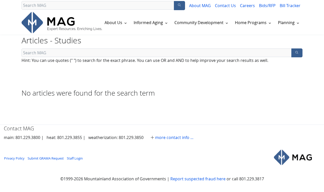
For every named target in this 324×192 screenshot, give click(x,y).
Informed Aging (148, 22)
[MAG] (293, 157)
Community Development (199, 22)
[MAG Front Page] (63, 22)
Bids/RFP (267, 5)
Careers (247, 5)
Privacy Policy (14, 158)
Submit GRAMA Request (46, 158)
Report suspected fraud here (198, 179)
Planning (286, 22)
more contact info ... (174, 137)
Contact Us (225, 5)
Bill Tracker (290, 5)
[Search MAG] (179, 5)
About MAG (200, 5)
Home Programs (251, 22)
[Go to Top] (315, 183)
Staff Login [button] (75, 158)
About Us (113, 22)
